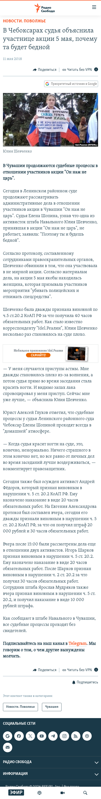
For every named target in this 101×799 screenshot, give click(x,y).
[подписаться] (7, 747)
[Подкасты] (87, 736)
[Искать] (85, 793)
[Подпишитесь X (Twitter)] (30, 736)
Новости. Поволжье (24, 21)
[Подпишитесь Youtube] (41, 736)
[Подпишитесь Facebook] (19, 736)
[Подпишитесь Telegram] (53, 736)
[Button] (44, 70)
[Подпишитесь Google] (7, 736)
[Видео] (62, 793)
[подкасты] (39, 793)
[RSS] (75, 736)
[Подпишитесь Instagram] (64, 736)
